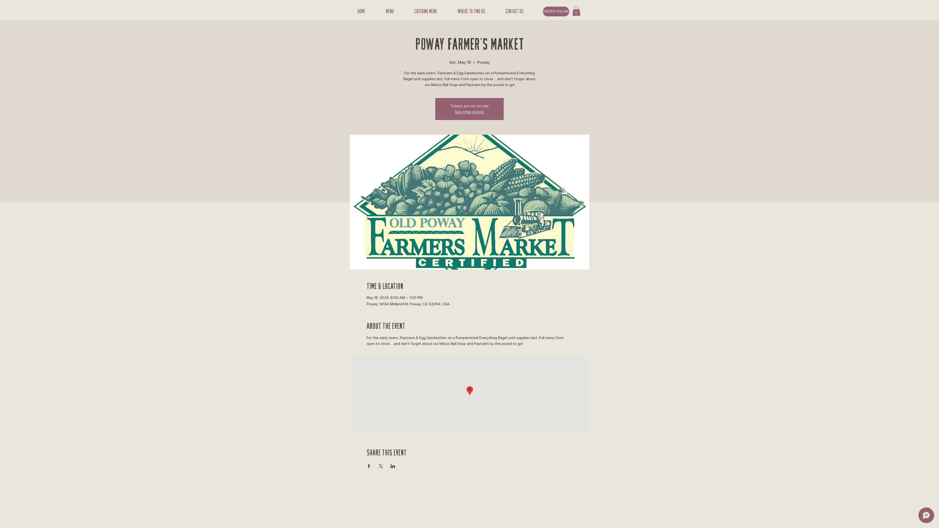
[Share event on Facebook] (369, 466)
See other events (469, 112)
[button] (576, 11)
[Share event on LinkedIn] (393, 466)
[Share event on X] (381, 466)
